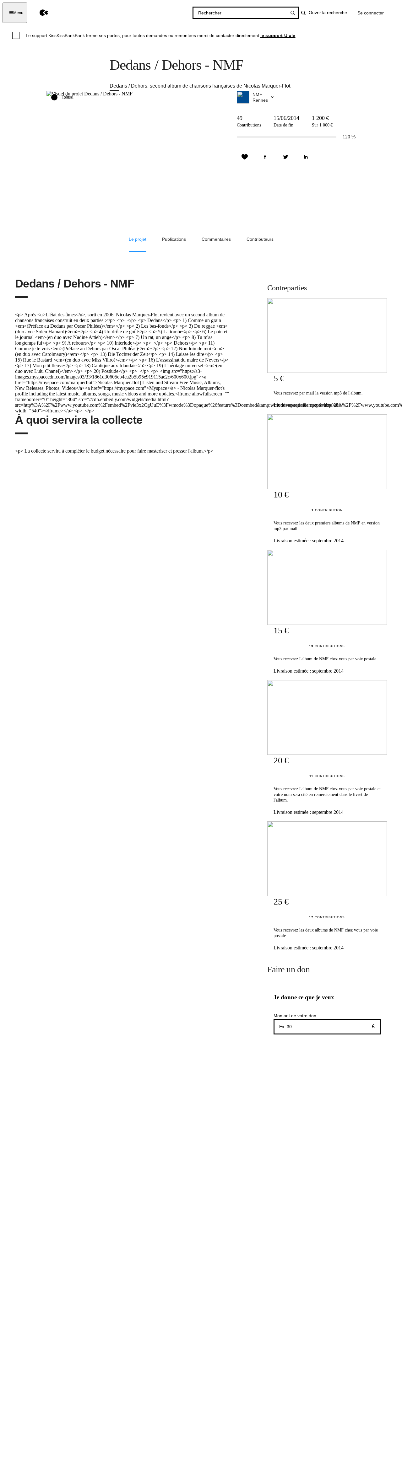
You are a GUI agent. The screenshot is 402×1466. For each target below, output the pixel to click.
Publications (174, 239)
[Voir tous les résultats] (293, 13)
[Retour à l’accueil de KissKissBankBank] (39, 12)
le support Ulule (278, 35)
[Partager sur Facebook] (265, 157)
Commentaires (216, 239)
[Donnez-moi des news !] (245, 157)
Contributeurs (260, 239)
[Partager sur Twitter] (285, 157)
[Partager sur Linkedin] (306, 157)
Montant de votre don (295, 1015)
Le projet (137, 239)
